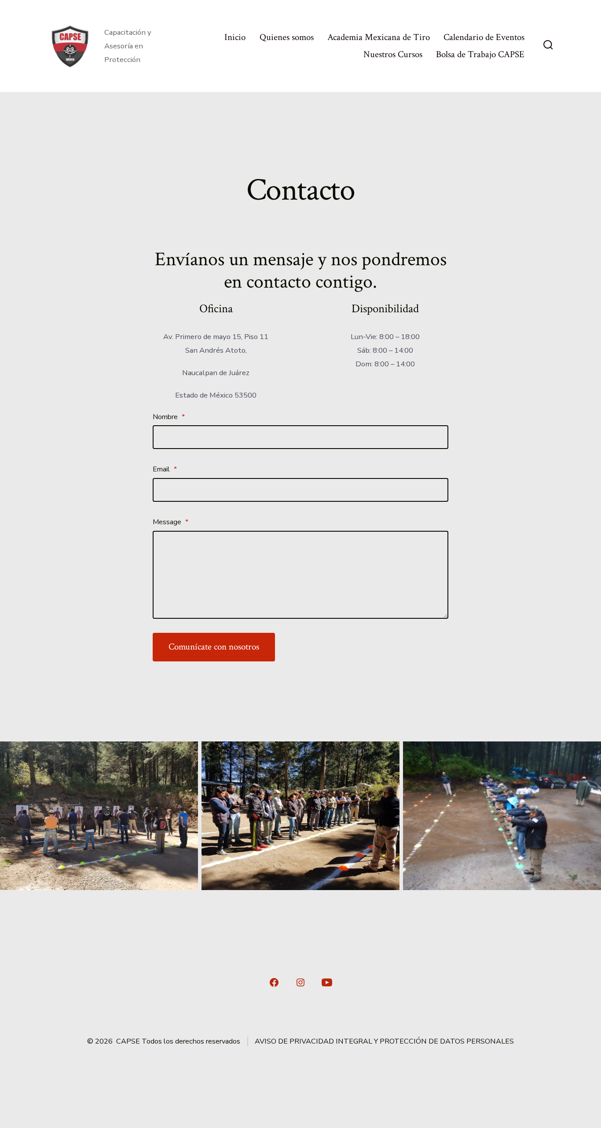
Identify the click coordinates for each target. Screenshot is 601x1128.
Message (170, 522)
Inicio (235, 37)
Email (165, 469)
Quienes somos (287, 37)
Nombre (169, 417)
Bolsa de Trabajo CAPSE (480, 54)
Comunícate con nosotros (214, 647)
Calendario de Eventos (483, 37)
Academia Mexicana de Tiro (378, 37)
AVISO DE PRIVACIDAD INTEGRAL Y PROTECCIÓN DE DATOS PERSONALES (384, 1041)
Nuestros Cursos (392, 54)
